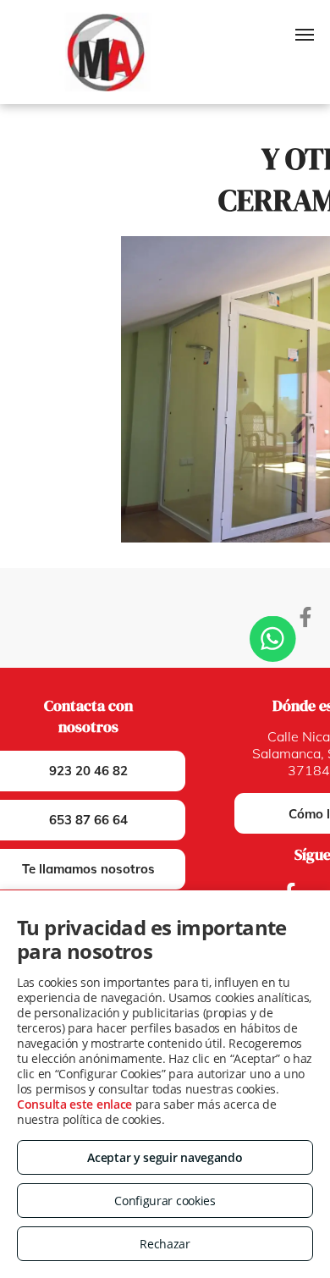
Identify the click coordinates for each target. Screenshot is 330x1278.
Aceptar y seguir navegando (164, 1157)
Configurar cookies (165, 1201)
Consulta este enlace (74, 1104)
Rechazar (165, 1244)
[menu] (305, 35)
